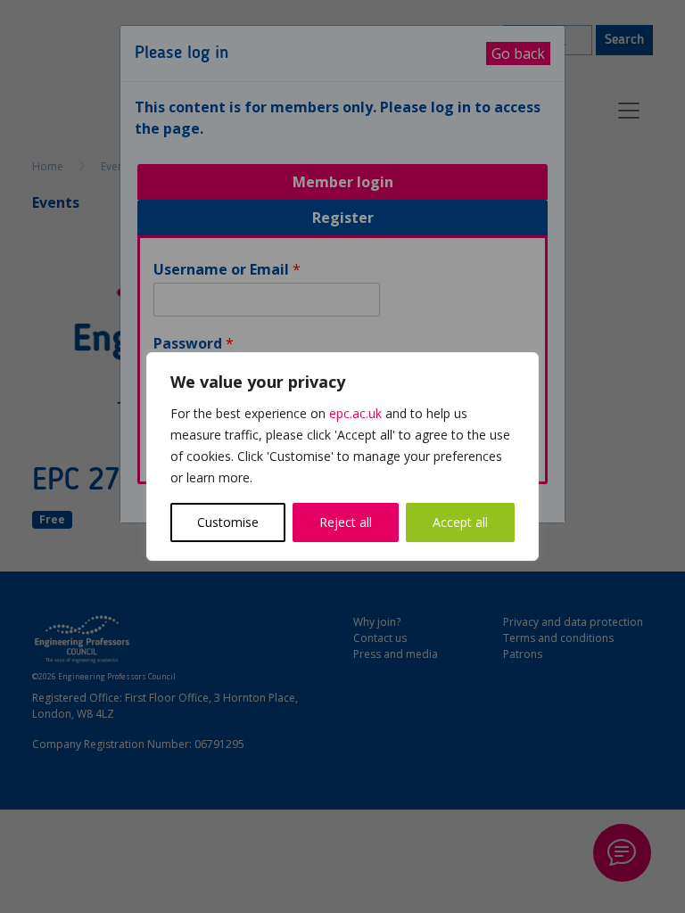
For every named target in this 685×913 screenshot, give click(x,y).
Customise (228, 522)
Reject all (345, 522)
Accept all (460, 522)
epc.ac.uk (355, 413)
